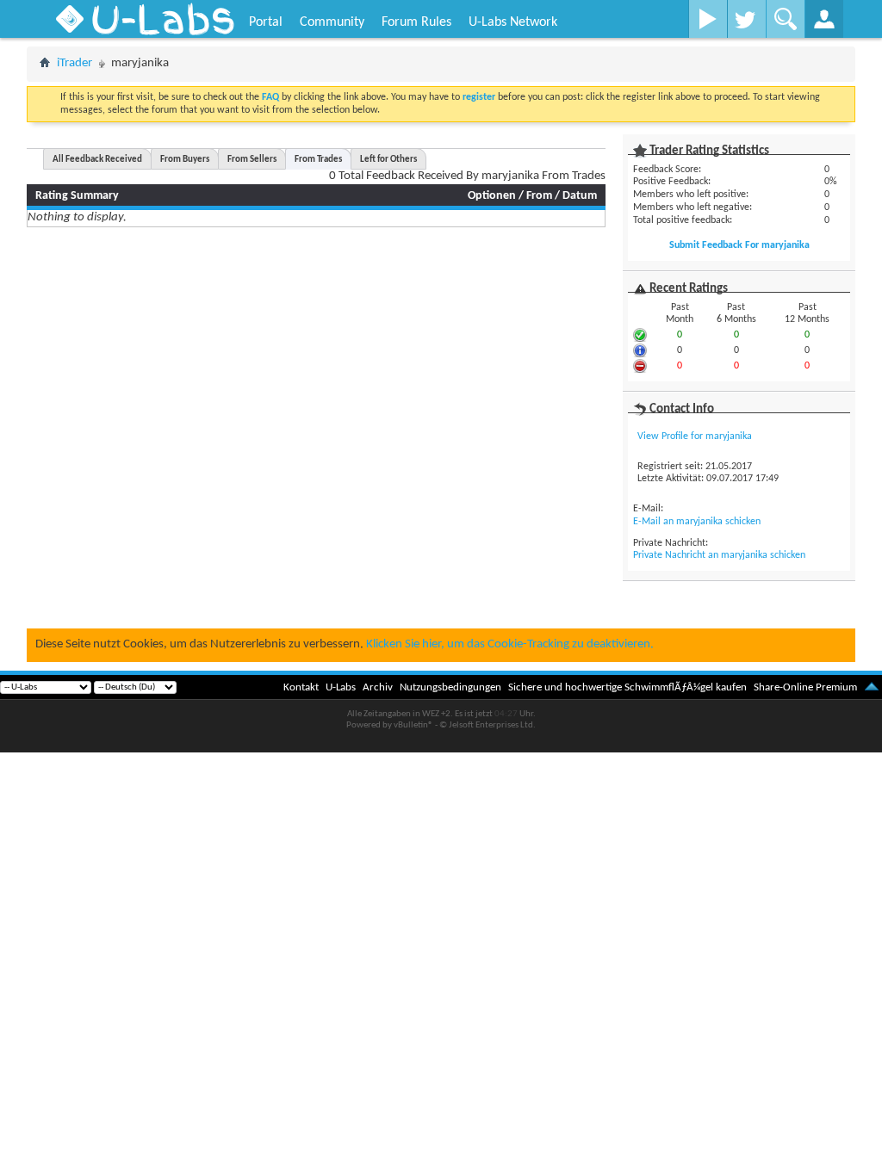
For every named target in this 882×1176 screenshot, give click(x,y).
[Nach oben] (871, 687)
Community (332, 22)
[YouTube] (707, 19)
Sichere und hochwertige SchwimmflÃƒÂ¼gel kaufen (627, 687)
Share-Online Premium (805, 687)
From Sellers (251, 159)
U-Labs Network (513, 22)
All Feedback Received (97, 159)
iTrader (74, 63)
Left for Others (388, 159)
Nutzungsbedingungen (450, 687)
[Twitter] (746, 19)
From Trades (318, 159)
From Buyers (184, 159)
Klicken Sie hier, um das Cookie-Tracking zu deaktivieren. (510, 644)
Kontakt (301, 687)
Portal (266, 22)
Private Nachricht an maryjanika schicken (719, 555)
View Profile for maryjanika (694, 436)
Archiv (378, 687)
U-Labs (341, 687)
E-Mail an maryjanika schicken (697, 522)
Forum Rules (416, 22)
